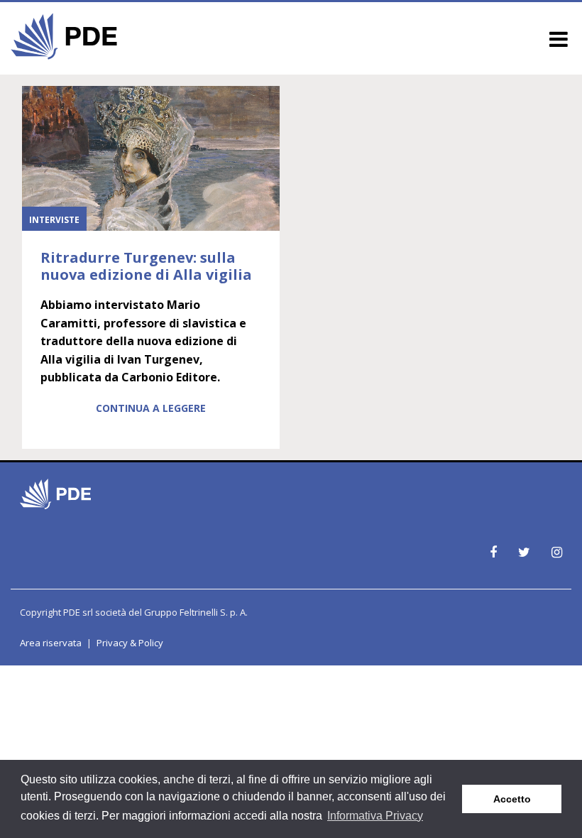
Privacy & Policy (130, 642)
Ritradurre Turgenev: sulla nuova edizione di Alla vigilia (146, 266)
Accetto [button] (512, 799)
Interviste (54, 220)
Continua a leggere (151, 408)
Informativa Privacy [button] (375, 816)
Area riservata (51, 642)
